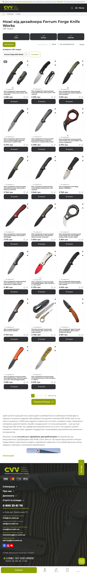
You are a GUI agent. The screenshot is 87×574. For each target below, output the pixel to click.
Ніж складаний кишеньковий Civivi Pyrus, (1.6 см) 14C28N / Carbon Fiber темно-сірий (70, 235)
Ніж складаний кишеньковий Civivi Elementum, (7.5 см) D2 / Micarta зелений (15, 188)
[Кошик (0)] (78, 569)
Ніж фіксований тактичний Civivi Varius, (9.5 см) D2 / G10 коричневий (41, 330)
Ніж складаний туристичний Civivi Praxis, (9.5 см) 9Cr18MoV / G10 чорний (70, 283)
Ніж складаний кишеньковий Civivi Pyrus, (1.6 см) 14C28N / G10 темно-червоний (70, 140)
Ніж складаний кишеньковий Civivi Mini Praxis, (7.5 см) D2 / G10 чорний (43, 92)
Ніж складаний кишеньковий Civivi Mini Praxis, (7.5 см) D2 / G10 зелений (15, 93)
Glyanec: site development (20, 558)
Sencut (43, 36)
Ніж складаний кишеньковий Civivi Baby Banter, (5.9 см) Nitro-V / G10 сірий (43, 283)
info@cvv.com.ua (11, 518)
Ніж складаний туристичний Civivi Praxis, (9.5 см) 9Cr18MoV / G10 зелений (70, 93)
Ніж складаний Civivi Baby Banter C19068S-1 (68, 187)
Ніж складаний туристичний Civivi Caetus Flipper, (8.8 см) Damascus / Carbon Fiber (14, 140)
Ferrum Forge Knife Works (13, 54)
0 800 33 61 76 (13, 505)
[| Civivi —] (11, 8)
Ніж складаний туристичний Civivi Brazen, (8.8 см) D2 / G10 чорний (42, 188)
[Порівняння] (56, 569)
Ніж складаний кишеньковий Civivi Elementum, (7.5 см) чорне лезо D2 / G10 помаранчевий (15, 378)
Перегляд (16, 73)
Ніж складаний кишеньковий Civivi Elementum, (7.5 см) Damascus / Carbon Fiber (15, 283)
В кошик (14, 101)
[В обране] (24, 97)
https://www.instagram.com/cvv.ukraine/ (8, 545)
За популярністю (67, 44)
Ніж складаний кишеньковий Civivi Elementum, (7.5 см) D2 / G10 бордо (15, 235)
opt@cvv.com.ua (10, 524)
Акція (82, 44)
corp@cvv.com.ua (11, 529)
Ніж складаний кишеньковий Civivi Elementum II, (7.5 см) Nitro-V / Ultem (43, 378)
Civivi (16, 36)
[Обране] (67, 569)
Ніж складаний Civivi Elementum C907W (11, 329)
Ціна (54, 44)
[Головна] (4, 14)
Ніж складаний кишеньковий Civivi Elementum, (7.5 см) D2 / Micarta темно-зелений (42, 235)
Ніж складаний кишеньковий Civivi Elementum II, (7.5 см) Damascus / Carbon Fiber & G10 (42, 140)
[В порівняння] (27, 97)
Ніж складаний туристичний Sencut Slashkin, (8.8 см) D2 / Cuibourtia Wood (69, 330)
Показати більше (42, 402)
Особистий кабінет (45, 569)
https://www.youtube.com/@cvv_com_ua (11, 545)
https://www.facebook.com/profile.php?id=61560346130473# (4, 545)
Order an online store (17, 561)
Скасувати (35, 54)
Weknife (70, 36)
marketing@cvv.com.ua (14, 535)
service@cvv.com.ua (12, 540)
